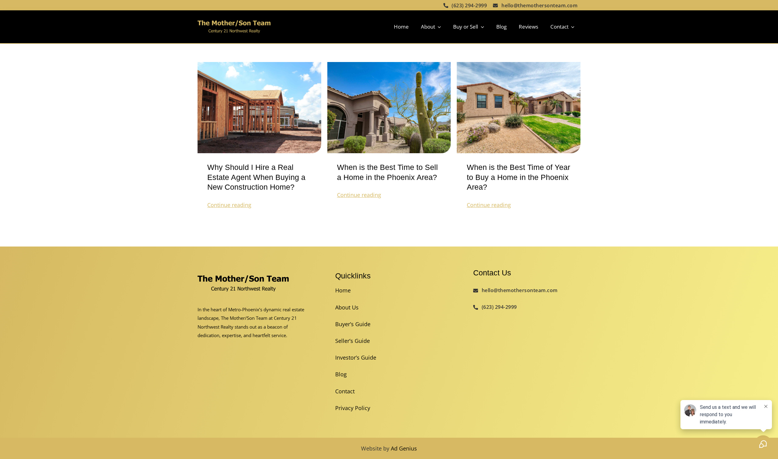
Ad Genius (404, 448)
